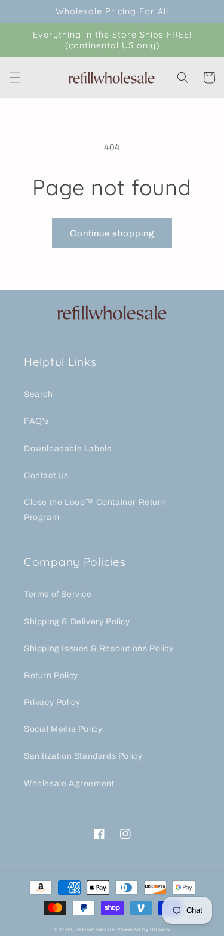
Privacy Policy (52, 702)
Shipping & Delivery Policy (77, 621)
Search (38, 394)
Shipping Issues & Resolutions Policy (99, 648)
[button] (15, 77)
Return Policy (51, 675)
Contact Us (46, 475)
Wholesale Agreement (69, 783)
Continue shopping (112, 233)
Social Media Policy (63, 729)
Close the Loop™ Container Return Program (95, 510)
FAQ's (36, 421)
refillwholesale (95, 929)
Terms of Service (58, 594)
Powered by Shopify (144, 929)
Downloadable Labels (67, 448)
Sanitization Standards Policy (83, 756)
